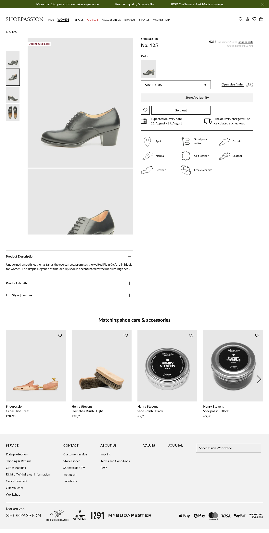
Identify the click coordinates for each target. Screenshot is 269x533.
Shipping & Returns (18, 461)
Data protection (17, 454)
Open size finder (233, 84)
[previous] (10, 379)
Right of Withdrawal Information (28, 474)
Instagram (70, 474)
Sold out (181, 110)
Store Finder (71, 461)
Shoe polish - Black (216, 411)
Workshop (161, 19)
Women (63, 19)
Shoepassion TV (74, 467)
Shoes (79, 19)
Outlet (92, 19)
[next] (259, 379)
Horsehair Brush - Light (87, 411)
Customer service (75, 454)
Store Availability (197, 97)
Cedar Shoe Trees (18, 411)
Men (51, 19)
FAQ (103, 467)
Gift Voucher (14, 487)
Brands (129, 19)
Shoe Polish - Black (150, 411)
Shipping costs (245, 42)
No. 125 (11, 31)
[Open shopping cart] (261, 19)
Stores (144, 19)
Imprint (105, 454)
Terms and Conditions (115, 461)
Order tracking (16, 467)
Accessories (111, 19)
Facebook (70, 481)
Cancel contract (16, 481)
